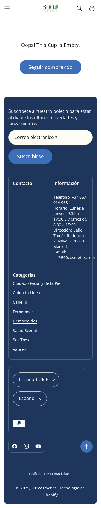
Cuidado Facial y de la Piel (37, 283)
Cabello (20, 302)
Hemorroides (25, 321)
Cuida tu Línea (26, 292)
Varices (19, 349)
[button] (7, 8)
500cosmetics (44, 488)
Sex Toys (21, 339)
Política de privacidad (49, 474)
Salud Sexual (25, 330)
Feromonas (23, 311)
